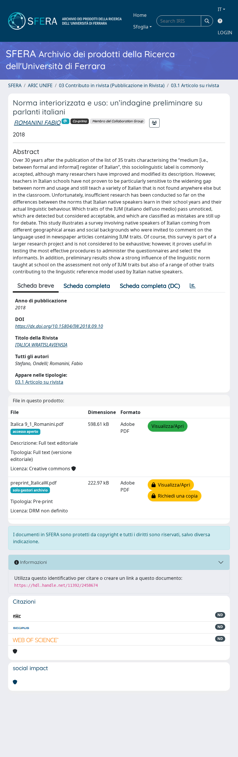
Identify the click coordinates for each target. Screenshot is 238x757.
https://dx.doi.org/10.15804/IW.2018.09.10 (59, 326)
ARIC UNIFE (40, 85)
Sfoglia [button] (140, 27)
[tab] (193, 286)
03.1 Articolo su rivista (195, 85)
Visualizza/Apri (168, 426)
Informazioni (33, 562)
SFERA (14, 85)
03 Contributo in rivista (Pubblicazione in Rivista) (112, 85)
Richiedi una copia (177, 496)
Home (140, 15)
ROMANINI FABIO (37, 122)
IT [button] (220, 9)
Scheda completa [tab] (87, 285)
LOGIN (225, 32)
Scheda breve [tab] (35, 285)
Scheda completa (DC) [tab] (150, 285)
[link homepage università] (64, 21)
